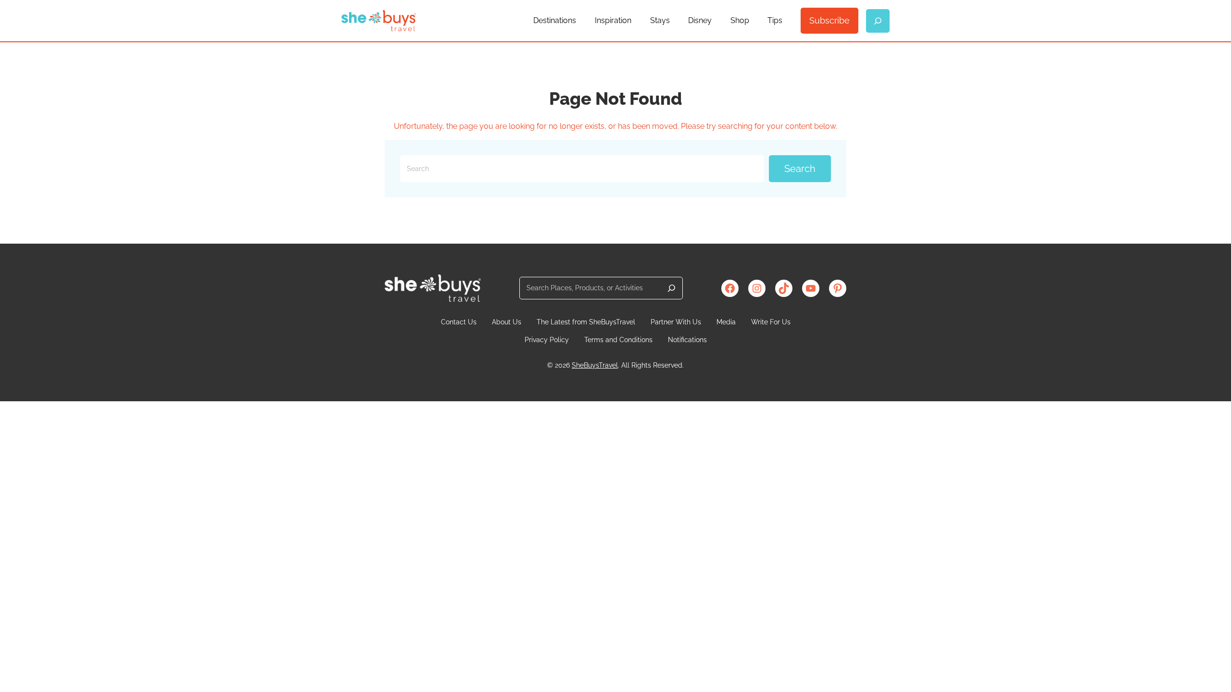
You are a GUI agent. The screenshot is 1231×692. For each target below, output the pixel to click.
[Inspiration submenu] (635, 20)
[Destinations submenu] (580, 20)
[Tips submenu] (786, 20)
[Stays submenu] (674, 20)
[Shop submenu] (753, 20)
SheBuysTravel (595, 365)
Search (800, 168)
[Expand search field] (878, 21)
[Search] (671, 288)
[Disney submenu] (716, 20)
